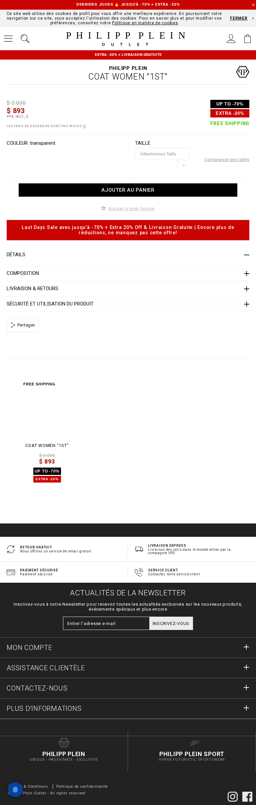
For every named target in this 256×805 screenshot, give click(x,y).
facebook (247, 797)
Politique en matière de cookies (145, 23)
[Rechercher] (25, 38)
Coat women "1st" (47, 445)
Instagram (233, 797)
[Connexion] (231, 38)
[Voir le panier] (247, 38)
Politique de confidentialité (82, 786)
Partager (25, 324)
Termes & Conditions (28, 786)
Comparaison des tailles (226, 159)
